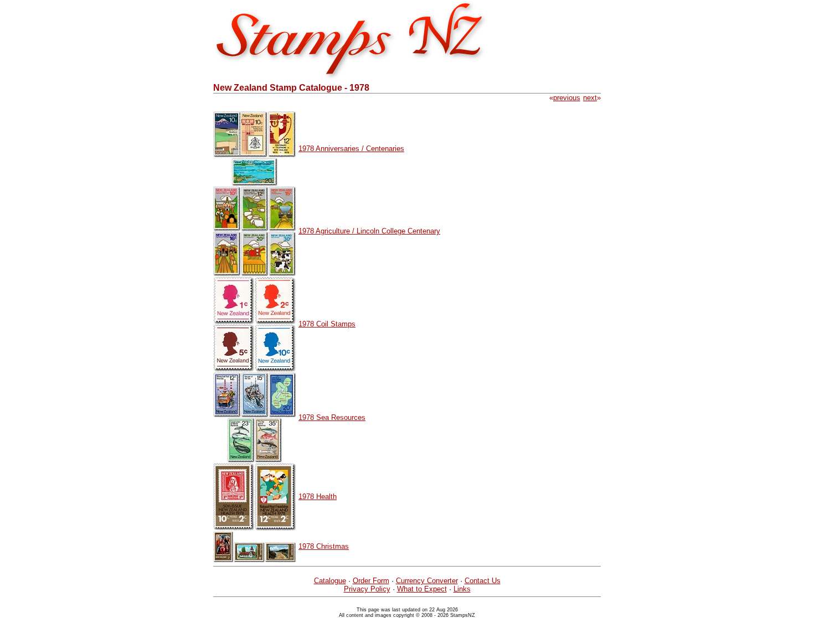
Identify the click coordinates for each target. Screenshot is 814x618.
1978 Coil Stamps (327, 324)
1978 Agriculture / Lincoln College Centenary (369, 231)
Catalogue (330, 581)
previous (566, 98)
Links (462, 589)
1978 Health (317, 496)
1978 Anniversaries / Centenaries (351, 148)
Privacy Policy (367, 589)
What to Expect (422, 589)
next (590, 98)
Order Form (371, 581)
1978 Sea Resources (331, 417)
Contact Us (483, 581)
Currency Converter (427, 581)
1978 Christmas (323, 546)
